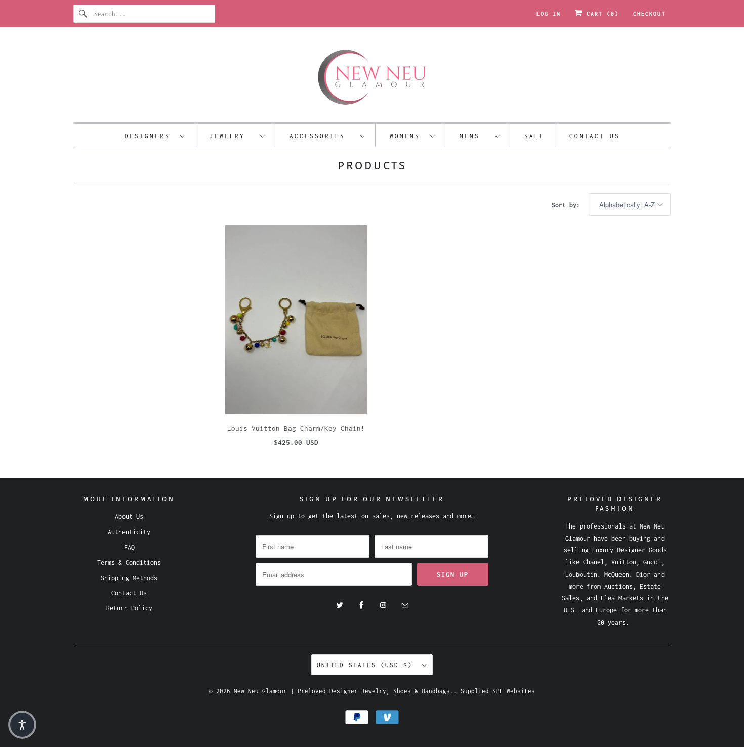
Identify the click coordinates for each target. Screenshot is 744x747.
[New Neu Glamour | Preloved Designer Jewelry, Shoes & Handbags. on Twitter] (339, 605)
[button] (22, 725)
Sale (534, 136)
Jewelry (232, 136)
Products (372, 165)
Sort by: (568, 205)
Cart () (601, 14)
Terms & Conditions (129, 562)
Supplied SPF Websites (498, 691)
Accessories (322, 136)
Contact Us (594, 136)
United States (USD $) (367, 665)
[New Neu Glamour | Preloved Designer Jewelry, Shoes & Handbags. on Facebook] (361, 605)
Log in (548, 14)
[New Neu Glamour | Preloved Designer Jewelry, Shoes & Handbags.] (372, 77)
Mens (475, 136)
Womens (407, 136)
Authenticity (129, 532)
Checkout (649, 14)
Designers (150, 136)
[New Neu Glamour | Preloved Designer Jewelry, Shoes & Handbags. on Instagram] (383, 605)
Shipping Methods (129, 578)
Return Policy (129, 608)
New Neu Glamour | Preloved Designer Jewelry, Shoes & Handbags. (343, 691)
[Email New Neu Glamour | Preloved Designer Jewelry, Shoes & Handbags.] (404, 605)
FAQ (129, 547)
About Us (129, 516)
